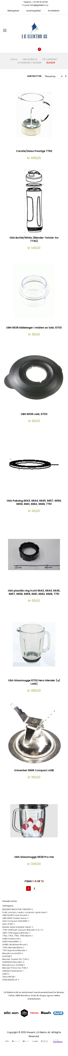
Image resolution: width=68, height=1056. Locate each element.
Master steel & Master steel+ (17, 927)
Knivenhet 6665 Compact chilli (34, 770)
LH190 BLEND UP (9, 979)
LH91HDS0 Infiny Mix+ (12, 962)
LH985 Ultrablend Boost (14, 944)
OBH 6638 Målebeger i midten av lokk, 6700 (34, 327)
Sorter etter (34, 76)
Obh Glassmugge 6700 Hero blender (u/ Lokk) (34, 682)
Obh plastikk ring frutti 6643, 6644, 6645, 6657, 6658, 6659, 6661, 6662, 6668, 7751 (34, 592)
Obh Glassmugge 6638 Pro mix (34, 857)
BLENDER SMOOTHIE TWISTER (16, 909)
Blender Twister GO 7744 (15, 959)
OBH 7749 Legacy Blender (15, 932)
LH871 (5, 973)
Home (14, 59)
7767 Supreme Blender (14, 950)
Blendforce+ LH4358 (12, 965)
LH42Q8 (6, 956)
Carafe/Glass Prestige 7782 (34, 151)
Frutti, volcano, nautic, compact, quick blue (24, 912)
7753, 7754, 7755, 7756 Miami (16, 935)
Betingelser (13, 10)
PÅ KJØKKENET (50, 59)
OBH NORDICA (29, 59)
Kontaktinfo (54, 10)
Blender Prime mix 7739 (14, 967)
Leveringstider (33, 10)
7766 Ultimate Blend (12, 947)
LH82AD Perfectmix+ (12, 970)
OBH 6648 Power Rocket (14, 915)
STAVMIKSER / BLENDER (29, 62)
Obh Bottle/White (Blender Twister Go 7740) (34, 239)
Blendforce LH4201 (11, 953)
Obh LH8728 (8, 976)
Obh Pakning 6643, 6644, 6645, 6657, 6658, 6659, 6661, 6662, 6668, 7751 (34, 502)
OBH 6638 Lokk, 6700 (34, 414)
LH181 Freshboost (10, 938)
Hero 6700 (7, 924)
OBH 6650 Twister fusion (14, 918)
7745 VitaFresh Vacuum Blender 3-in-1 (22, 929)
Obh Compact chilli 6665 (15, 921)
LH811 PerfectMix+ (11, 941)
